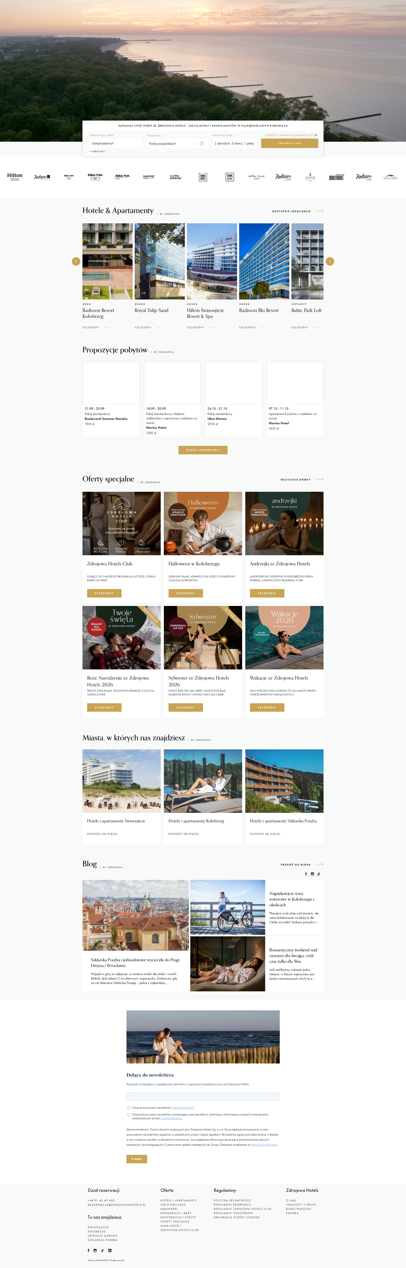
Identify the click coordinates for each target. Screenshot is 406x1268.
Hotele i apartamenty (102, 23)
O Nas (291, 1200)
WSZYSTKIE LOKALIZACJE (291, 211)
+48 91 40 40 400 (101, 1200)
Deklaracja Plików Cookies (237, 1217)
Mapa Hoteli (170, 1226)
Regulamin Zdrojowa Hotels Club (243, 1209)
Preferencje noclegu (223, 135)
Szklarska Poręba (103, 1240)
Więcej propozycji (203, 450)
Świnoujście (98, 1227)
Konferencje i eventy (279, 23)
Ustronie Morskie (103, 1236)
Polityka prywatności (232, 1200)
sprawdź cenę (289, 143)
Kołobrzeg (97, 1231)
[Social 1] (90, 1251)
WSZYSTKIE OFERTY (296, 479)
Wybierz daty (154, 135)
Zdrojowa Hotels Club (179, 1230)
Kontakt (311, 23)
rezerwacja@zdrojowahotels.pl (117, 1205)
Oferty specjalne (147, 23)
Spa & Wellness (212, 23)
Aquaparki (240, 23)
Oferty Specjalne (174, 1221)
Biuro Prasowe (298, 1209)
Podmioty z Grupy (301, 1204)
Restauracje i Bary (176, 1213)
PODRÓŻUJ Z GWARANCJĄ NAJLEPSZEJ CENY (289, 135)
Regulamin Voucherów (233, 1213)
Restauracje (183, 23)
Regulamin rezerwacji (232, 1204)
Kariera (292, 1213)
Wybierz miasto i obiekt (102, 135)
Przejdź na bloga (296, 864)
